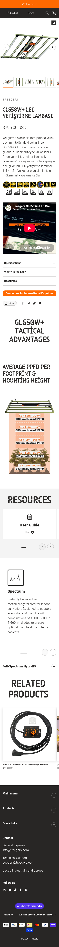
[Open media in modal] (53, 22)
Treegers (34, 938)
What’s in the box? (15, 272)
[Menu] (5, 13)
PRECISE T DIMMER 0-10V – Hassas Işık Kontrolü (25, 764)
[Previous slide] (42, 547)
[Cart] (54, 13)
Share (11, 303)
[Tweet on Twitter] (34, 303)
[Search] (47, 13)
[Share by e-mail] (40, 303)
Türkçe (6, 914)
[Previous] (6, 47)
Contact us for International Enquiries (29, 293)
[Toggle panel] (53, 666)
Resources (10, 280)
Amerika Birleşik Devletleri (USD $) (36, 914)
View (27, 532)
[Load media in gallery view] (8, 82)
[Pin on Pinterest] (29, 303)
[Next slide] (50, 547)
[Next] (52, 47)
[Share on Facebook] (23, 303)
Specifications (12, 263)
